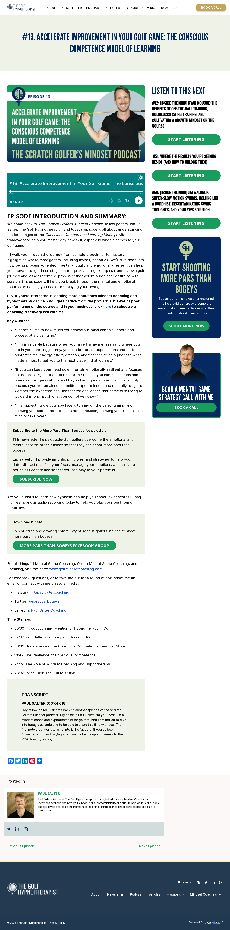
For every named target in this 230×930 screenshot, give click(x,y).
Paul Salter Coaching (48, 610)
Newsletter (71, 8)
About (51, 8)
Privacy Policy (56, 922)
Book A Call (186, 407)
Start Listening (186, 139)
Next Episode (149, 846)
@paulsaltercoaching (51, 592)
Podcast (93, 8)
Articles (112, 8)
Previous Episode (21, 846)
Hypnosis (132, 8)
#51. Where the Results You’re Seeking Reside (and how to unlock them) (184, 159)
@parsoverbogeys (45, 601)
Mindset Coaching (162, 8)
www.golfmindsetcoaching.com (75, 569)
